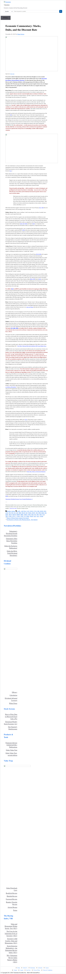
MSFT (25, 514)
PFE (32, 514)
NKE (29, 514)
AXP (22, 511)
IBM (20, 513)
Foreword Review (11, 899)
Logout (21, 970)
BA (25, 511)
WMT (31, 516)
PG (35, 514)
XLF (35, 516)
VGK (18, 516)
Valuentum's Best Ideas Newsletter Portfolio (11, 540)
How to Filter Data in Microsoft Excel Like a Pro (11, 716)
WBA (27, 516)
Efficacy (14, 692)
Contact (15, 970)
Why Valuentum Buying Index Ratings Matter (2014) (12, 958)
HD (17, 513)
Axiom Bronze (12, 907)
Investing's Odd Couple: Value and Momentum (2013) (11, 940)
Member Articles (11, 511)
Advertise (40, 968)
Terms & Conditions (47, 970)
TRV (6, 516)
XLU (38, 516)
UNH (10, 516)
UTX (13, 516)
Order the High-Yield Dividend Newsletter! (12, 553)
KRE (6, 514)
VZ (25, 516)
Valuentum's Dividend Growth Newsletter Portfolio (10, 533)
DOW (41, 511)
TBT (40, 514)
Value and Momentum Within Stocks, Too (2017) (11, 926)
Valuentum (6, 5)
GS (15, 513)
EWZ (6, 513)
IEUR (23, 513)
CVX (35, 511)
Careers (47, 968)
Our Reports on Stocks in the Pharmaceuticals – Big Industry (22, 519)
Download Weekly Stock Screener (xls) (10, 723)
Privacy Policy (36, 970)
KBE (42, 513)
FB (10, 513)
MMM (18, 514)
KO (46, 513)
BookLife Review (11, 893)
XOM (41, 516)
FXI (12, 513)
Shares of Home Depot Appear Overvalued (18, 518)
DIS (38, 511)
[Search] (60, 11)
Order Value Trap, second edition (11, 754)
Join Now (28, 970)
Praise (15, 910)
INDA (29, 513)
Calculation (13, 695)
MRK (21, 514)
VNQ (21, 516)
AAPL (18, 511)
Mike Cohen (12, 73)
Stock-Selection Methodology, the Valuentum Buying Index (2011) (11, 949)
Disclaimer (32, 968)
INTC (33, 513)
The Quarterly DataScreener (12, 728)
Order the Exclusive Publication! (10, 547)
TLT (43, 514)
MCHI (14, 514)
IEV (27, 513)
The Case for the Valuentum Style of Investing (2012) (11, 933)
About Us (25, 968)
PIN (38, 514)
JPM (39, 513)
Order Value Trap (11, 750)
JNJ (37, 513)
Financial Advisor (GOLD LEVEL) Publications (11, 745)
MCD (10, 514)
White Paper (13, 703)
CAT (28, 511)
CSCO (31, 511)
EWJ (45, 511)
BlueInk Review (12, 896)
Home (18, 968)
